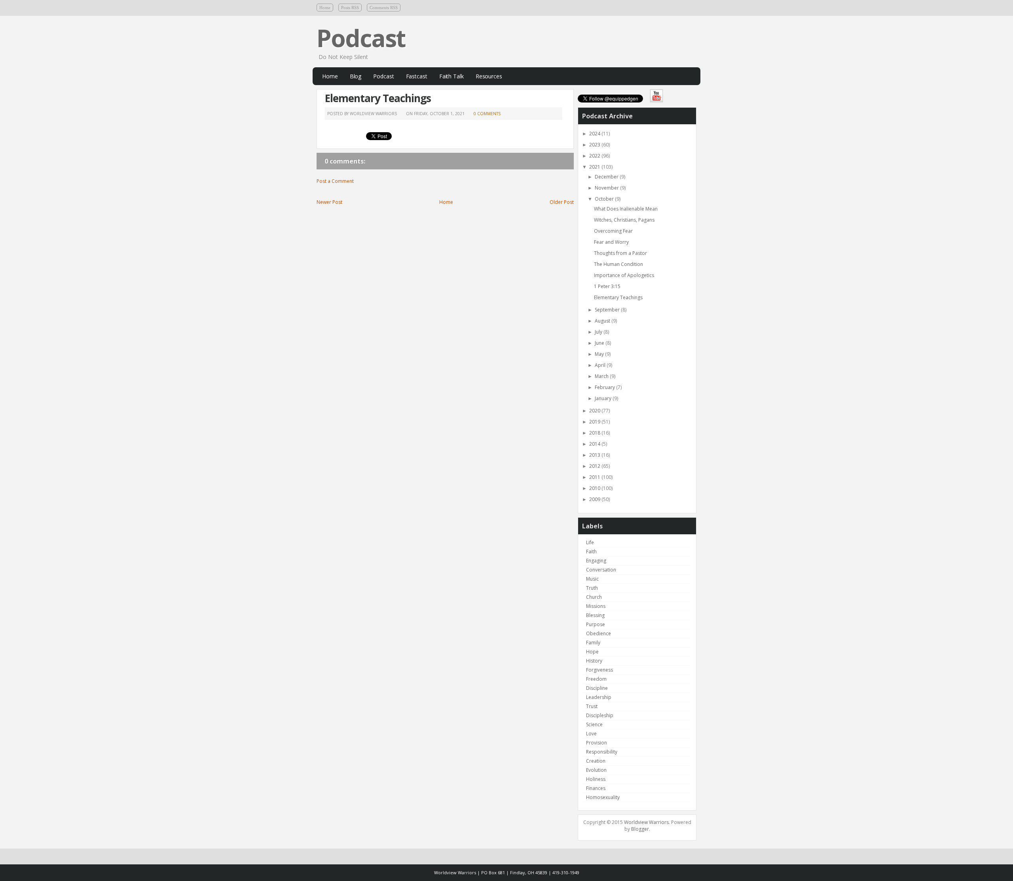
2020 (595, 410)
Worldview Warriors (646, 822)
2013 (595, 455)
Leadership (598, 697)
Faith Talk (451, 76)
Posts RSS (350, 7)
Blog (356, 76)
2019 (595, 421)
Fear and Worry (611, 242)
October (605, 199)
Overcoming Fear (613, 231)
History (594, 660)
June (600, 343)
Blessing (595, 615)
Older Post (562, 202)
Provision (596, 742)
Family (593, 642)
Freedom (596, 679)
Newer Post (329, 202)
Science (594, 724)
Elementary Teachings (378, 98)
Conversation (601, 569)
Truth (592, 588)
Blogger (640, 829)
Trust (592, 706)
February (605, 387)
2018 (595, 432)
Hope (592, 651)
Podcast (361, 38)
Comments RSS (384, 7)
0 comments (487, 113)
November (607, 187)
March (602, 376)
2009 (595, 499)
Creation (595, 761)
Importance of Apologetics (624, 275)
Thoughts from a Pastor (620, 253)
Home (324, 7)
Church (594, 597)
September (608, 309)
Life (590, 542)
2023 (595, 144)
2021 (595, 166)
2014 (595, 443)
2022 (595, 155)
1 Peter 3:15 (607, 286)
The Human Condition (618, 264)
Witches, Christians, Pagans (624, 219)
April (601, 365)
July (599, 331)
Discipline (597, 688)
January (604, 398)
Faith (591, 551)
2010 (595, 488)
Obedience (598, 633)
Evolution (596, 770)
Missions (595, 606)
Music (592, 578)
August (603, 320)
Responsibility (601, 751)
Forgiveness (599, 669)
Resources (489, 76)
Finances (595, 788)
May (600, 354)
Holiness (595, 779)
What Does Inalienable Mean (626, 208)
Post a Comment (335, 181)
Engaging (596, 560)
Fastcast (416, 76)
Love (591, 733)
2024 (595, 133)
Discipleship (599, 715)
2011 (595, 477)
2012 (595, 466)
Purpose (595, 624)
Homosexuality (603, 797)
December (607, 176)
